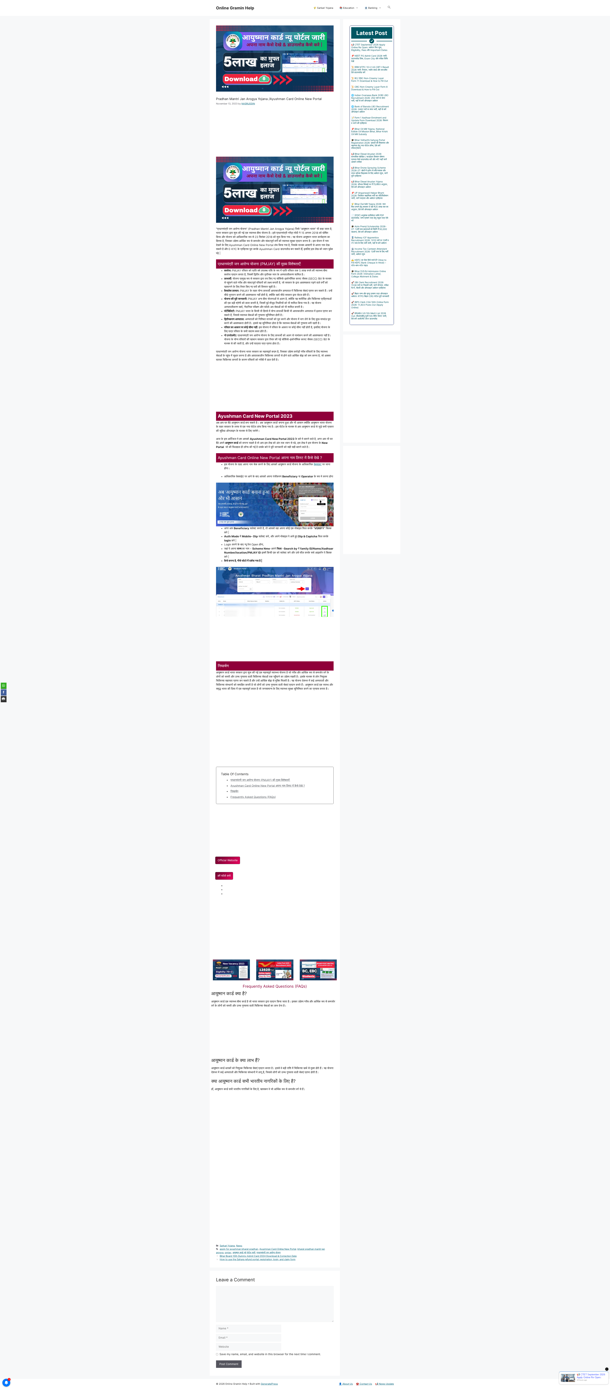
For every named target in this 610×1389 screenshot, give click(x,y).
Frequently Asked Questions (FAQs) (253, 797)
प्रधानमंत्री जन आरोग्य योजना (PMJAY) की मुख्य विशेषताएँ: (260, 780)
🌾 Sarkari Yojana (323, 7)
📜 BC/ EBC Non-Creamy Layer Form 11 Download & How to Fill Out (369, 79)
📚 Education (346, 7)
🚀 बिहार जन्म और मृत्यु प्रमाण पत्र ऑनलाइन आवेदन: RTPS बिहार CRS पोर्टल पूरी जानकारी (370, 295)
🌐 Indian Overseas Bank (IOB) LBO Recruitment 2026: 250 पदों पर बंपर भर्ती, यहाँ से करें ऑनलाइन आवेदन (369, 98)
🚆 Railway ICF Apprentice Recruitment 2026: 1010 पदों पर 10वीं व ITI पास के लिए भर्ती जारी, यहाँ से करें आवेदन (370, 240)
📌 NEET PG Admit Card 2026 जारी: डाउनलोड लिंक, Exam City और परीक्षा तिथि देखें (369, 58)
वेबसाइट (318, 464)
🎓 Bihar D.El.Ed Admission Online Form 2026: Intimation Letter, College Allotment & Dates (368, 274)
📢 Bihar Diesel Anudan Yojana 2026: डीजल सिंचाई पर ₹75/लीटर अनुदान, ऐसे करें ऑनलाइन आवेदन (369, 184)
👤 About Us (346, 1383)
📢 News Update (384, 1383)
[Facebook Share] (4, 692)
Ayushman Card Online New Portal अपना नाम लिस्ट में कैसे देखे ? (267, 785)
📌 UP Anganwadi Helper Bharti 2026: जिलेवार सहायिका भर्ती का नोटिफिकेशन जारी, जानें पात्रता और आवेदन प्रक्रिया (369, 195)
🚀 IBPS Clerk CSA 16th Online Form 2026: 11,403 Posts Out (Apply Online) (370, 305)
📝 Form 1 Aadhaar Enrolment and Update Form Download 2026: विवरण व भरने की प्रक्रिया (369, 120)
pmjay (228, 1252)
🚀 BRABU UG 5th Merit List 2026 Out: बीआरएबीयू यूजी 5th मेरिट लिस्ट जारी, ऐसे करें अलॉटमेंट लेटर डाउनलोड (369, 316)
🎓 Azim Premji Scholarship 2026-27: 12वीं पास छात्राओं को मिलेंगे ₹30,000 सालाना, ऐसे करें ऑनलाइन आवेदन (369, 229)
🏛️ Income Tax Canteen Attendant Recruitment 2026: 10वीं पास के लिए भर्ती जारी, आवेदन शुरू (369, 251)
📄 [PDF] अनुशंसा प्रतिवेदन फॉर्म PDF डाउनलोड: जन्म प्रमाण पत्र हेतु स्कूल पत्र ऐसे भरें (369, 218)
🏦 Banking (371, 7)
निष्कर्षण (234, 791)
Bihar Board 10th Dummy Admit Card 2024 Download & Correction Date (258, 1256)
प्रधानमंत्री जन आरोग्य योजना (269, 1252)
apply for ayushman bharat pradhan (239, 1249)
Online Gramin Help (235, 8)
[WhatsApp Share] (4, 685)
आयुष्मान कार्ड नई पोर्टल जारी (244, 1252)
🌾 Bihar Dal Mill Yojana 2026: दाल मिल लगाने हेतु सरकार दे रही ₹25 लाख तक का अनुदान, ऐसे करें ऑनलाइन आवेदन (369, 207)
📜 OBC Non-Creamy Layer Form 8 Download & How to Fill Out (369, 88)
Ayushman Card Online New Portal (277, 1249)
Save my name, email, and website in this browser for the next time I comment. (270, 1354)
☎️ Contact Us (364, 1383)
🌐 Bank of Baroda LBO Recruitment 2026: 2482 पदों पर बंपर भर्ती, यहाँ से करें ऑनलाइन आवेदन (370, 109)
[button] (389, 8)
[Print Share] (4, 699)
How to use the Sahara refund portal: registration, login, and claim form (257, 1259)
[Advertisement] (275, 133)
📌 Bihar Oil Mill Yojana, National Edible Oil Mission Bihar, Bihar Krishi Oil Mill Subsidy (369, 132)
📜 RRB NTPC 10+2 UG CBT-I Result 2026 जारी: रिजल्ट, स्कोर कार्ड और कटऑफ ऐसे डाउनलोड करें (370, 70)
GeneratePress (269, 1383)
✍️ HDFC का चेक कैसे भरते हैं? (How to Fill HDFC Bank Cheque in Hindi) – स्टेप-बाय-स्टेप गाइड (368, 263)
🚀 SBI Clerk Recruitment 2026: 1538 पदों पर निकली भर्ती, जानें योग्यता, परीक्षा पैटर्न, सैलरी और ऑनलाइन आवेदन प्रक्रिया (370, 285)
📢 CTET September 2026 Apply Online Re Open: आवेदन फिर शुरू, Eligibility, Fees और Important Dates (369, 47)
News (239, 1245)
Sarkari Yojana (227, 1245)
